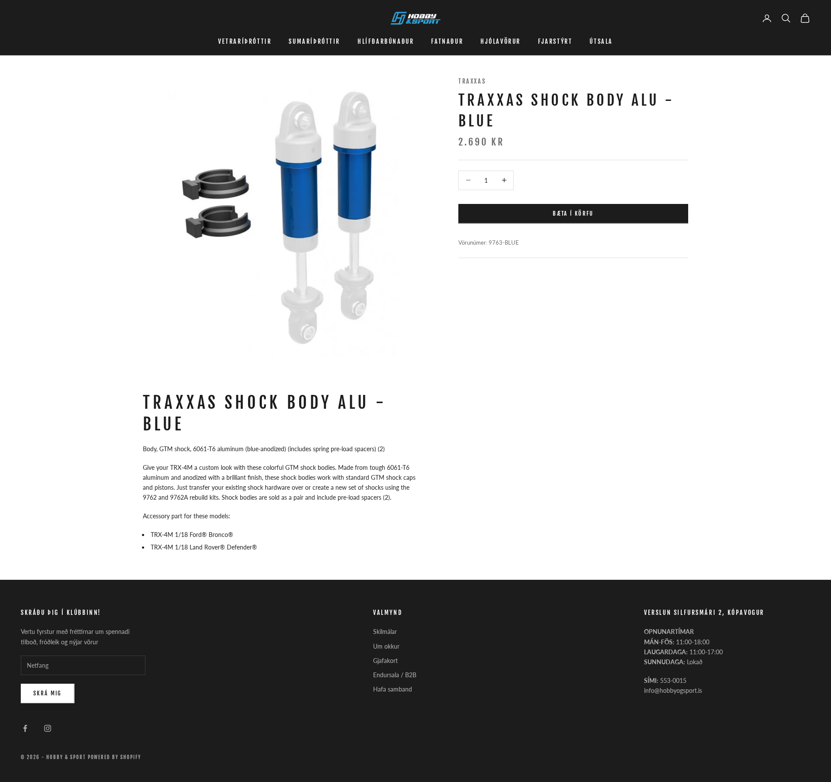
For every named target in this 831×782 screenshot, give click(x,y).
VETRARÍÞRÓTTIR (244, 41)
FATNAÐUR (447, 41)
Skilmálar (385, 631)
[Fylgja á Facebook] (25, 728)
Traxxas (472, 81)
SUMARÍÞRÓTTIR (314, 41)
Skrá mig (47, 693)
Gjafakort (385, 660)
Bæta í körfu (573, 213)
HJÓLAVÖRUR (500, 41)
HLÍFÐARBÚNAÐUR (386, 41)
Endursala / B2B (394, 675)
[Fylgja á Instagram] (47, 728)
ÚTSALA (601, 41)
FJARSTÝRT (555, 41)
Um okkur (386, 646)
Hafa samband (392, 689)
